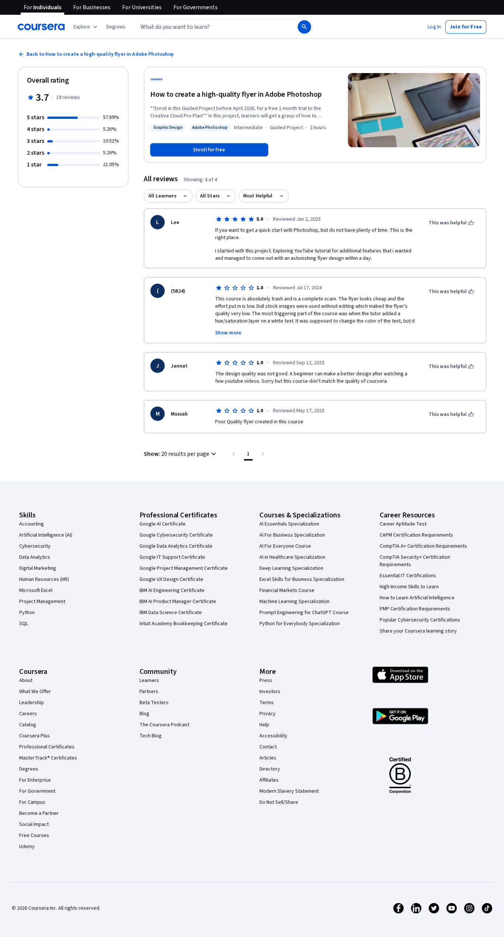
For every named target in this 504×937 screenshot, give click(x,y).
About (25, 680)
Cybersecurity (35, 546)
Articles (267, 758)
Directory (269, 769)
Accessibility (273, 736)
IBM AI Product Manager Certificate (177, 601)
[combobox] (209, 27)
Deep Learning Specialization (291, 568)
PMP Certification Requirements (415, 609)
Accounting (31, 524)
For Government (37, 791)
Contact (268, 747)
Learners (149, 680)
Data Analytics (34, 557)
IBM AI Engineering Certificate (171, 590)
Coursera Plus (34, 736)
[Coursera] (41, 27)
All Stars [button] (210, 196)
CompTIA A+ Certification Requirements (423, 546)
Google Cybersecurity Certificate (176, 535)
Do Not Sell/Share (278, 802)
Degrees (28, 769)
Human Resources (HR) (44, 579)
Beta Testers (154, 702)
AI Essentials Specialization (289, 524)
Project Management (42, 601)
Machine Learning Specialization (294, 601)
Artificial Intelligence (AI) (45, 535)
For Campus (32, 802)
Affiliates (269, 780)
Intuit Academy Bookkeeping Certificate (183, 623)
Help (264, 724)
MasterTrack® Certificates (48, 758)
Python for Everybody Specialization (299, 623)
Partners (148, 691)
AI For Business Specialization (292, 535)
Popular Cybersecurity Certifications (420, 620)
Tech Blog (150, 736)
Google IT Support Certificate (172, 557)
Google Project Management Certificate (183, 568)
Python (27, 612)
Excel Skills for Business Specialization (301, 579)
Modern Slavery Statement (289, 791)
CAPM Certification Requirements (416, 535)
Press (265, 680)
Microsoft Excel (35, 590)
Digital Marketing (37, 568)
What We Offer (35, 691)
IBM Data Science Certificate (170, 612)
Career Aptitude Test (403, 524)
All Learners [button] (162, 196)
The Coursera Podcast (164, 724)
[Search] (304, 27)
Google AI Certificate (162, 524)
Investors (269, 691)
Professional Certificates (47, 747)
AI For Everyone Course (285, 546)
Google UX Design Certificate (171, 579)
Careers (28, 713)
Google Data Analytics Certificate (176, 546)
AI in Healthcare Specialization (292, 557)
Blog (144, 713)
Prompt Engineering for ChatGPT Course (304, 612)
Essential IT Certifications (408, 575)
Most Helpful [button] (258, 196)
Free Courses (34, 835)
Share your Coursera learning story (418, 631)
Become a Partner (39, 813)
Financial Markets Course (286, 590)
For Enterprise (35, 780)
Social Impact (34, 824)
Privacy (267, 713)
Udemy (27, 846)
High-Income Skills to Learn (409, 586)
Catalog (27, 724)
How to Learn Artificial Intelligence (417, 598)
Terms (266, 702)
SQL (23, 623)
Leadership (31, 702)
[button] (115, 27)
